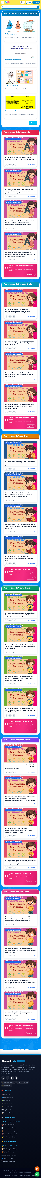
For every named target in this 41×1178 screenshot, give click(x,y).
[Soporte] (16, 1078)
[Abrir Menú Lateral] (2, 2)
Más (32, 122)
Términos (14, 1175)
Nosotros (34, 1175)
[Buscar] (38, 7)
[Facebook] (3, 1078)
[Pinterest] (7, 1078)
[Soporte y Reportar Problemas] (37, 1168)
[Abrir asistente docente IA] (37, 1174)
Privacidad (7, 1175)
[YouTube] (12, 1078)
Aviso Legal (27, 1175)
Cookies (20, 1175)
